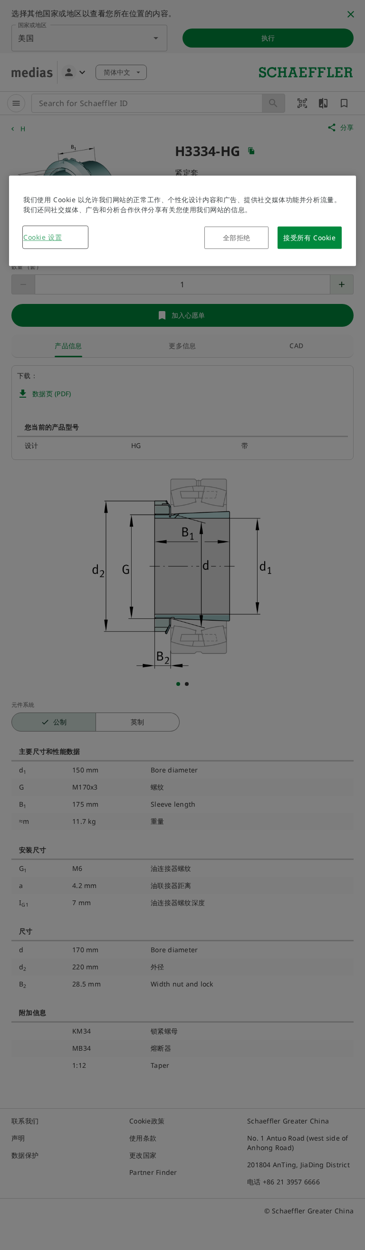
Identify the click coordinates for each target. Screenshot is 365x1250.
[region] (182, 221)
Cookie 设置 (42, 237)
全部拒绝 (236, 237)
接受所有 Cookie (309, 237)
